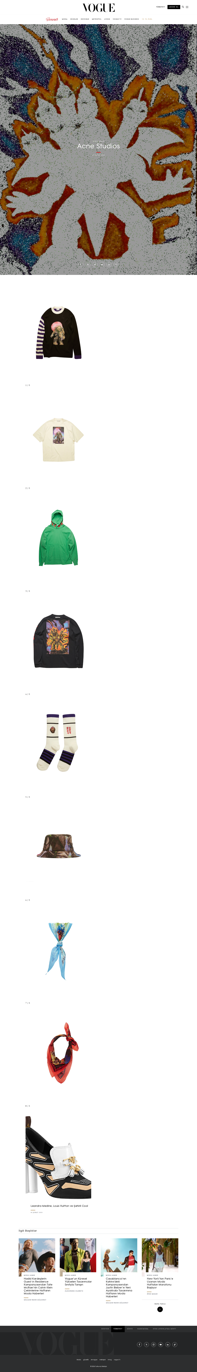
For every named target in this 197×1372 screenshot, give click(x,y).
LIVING (107, 19)
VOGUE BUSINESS (131, 19)
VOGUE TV (117, 19)
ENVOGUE (85, 19)
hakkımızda (142, 1329)
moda (79, 1359)
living (110, 1359)
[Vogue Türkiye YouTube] (160, 1344)
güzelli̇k (86, 1359)
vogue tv (117, 1359)
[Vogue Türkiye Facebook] (139, 1344)
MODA (64, 19)
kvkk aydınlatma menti (164, 1329)
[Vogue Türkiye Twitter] (146, 1344)
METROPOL (96, 19)
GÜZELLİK (74, 19)
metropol (103, 1359)
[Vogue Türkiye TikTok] (174, 1344)
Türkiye (117, 1329)
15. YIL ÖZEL (147, 19)
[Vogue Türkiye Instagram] (153, 1344)
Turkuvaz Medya (101, 1366)
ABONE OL (174, 7)
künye (130, 1329)
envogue (94, 1359)
